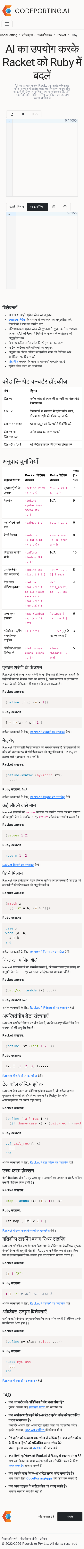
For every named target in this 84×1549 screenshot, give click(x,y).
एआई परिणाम (17, 207)
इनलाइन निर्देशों (17, 319)
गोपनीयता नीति (28, 1539)
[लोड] (12, 114)
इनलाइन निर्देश (37, 1407)
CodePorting (8, 35)
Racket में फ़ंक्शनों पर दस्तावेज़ (47, 732)
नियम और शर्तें (9, 1539)
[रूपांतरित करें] (23, 114)
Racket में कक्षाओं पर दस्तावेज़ (19, 1380)
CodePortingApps (40, 1478)
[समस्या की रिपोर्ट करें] (65, 207)
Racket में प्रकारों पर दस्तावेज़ (47, 1303)
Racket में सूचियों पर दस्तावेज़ (19, 1076)
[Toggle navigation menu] (7, 24)
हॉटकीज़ (13, 361)
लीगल (43, 1539)
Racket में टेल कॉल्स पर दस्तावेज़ (49, 1162)
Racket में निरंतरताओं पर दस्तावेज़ (49, 1007)
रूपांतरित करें (44, 35)
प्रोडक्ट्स (27, 35)
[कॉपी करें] (53, 207)
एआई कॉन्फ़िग (37, 207)
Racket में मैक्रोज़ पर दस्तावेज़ (47, 797)
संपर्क (70, 1517)
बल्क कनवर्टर (17, 1465)
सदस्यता (38, 1448)
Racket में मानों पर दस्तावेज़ (18, 865)
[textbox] (45, 157)
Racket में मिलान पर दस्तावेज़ (47, 952)
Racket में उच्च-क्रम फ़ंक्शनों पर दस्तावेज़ (26, 1230)
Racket (61, 35)
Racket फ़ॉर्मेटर (35, 1430)
